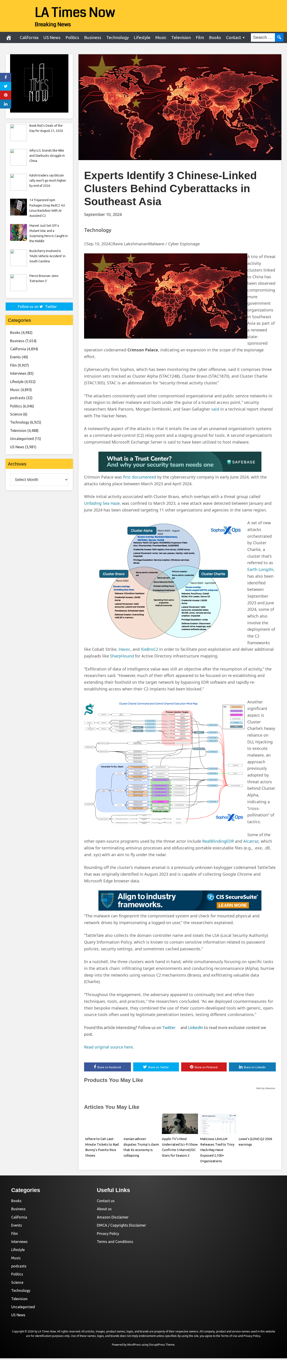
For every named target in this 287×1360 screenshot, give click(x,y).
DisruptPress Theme (161, 1345)
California (29, 37)
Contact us (106, 1201)
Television (181, 37)
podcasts (17, 398)
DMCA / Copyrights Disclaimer (121, 1225)
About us (104, 1209)
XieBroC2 (149, 649)
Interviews (18, 373)
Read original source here (108, 1047)
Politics (72, 37)
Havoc (124, 649)
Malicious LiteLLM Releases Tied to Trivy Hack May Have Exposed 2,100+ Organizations (217, 1150)
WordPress (134, 1345)
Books (215, 37)
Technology (117, 37)
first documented (139, 477)
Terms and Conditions (115, 1242)
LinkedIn (195, 1027)
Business (92, 37)
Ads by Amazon (265, 1088)
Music (160, 37)
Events (15, 357)
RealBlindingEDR (218, 841)
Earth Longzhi (260, 569)
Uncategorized (22, 439)
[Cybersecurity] (179, 470)
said (215, 409)
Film (200, 37)
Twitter (171, 1027)
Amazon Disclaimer (112, 1217)
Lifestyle (142, 37)
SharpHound (122, 656)
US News (52, 37)
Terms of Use (229, 1336)
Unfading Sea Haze (102, 503)
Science (16, 414)
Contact (233, 37)
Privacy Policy (108, 1234)
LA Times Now (75, 12)
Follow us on (37, 307)
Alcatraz (251, 841)
